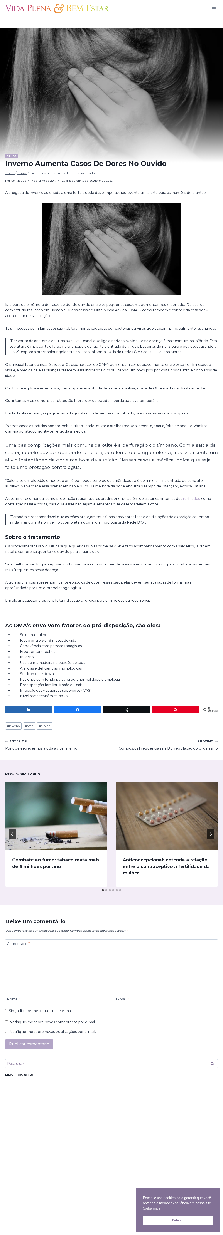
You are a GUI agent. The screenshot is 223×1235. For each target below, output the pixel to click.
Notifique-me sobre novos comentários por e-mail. (53, 1022)
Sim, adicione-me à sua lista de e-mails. (41, 1011)
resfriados (191, 499)
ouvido (45, 726)
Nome (13, 999)
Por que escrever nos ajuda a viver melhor (42, 745)
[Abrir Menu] (214, 8)
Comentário (18, 944)
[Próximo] (210, 834)
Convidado (18, 180)
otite (29, 726)
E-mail (122, 999)
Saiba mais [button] (151, 1208)
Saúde (12, 156)
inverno (13, 726)
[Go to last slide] (12, 834)
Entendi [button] (178, 1220)
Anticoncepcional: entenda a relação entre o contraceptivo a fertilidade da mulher (166, 866)
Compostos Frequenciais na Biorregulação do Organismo (168, 745)
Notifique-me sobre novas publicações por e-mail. (53, 1032)
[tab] (103, 890)
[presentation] (56, 816)
